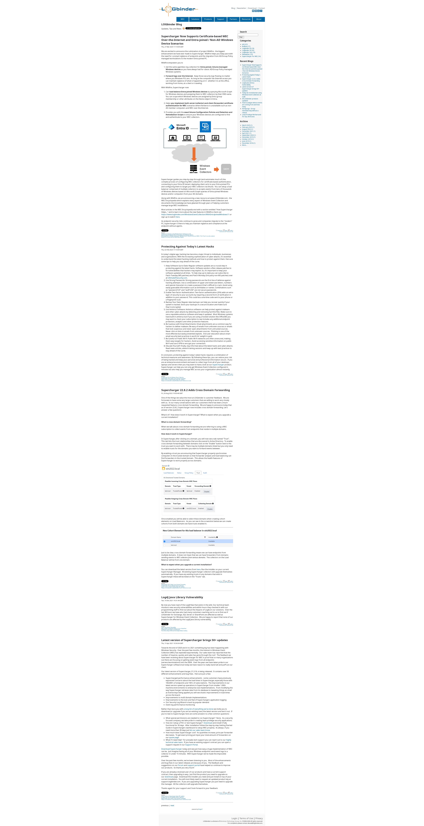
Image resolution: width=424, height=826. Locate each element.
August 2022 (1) (247, 129)
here (178, 217)
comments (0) (222, 231)
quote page (174, 737)
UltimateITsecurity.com (177, 278)
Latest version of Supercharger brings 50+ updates (250, 89)
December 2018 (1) (248, 143)
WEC (183, 19)
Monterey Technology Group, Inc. (231, 821)
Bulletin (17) (246, 46)
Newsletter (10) (247, 54)
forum (180, 765)
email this (219, 230)
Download (252, 8)
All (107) (245, 44)
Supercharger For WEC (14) (251, 56)
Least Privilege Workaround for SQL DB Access (251, 116)
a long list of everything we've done (198, 709)
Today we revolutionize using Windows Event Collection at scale (252, 95)
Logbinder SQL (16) (248, 52)
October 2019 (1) (248, 139)
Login (234, 818)
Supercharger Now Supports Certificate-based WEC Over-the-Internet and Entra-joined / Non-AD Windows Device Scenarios (252, 69)
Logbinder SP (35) (248, 50)
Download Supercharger (171, 749)
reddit (231, 230)
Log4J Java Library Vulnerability (248, 84)
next (172, 805)
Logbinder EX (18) (248, 48)
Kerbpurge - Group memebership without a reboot (250, 111)
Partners (233, 19)
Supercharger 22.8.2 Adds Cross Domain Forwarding (251, 80)
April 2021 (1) (246, 133)
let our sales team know (200, 730)
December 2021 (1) (248, 131)
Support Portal (191, 745)
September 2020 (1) (249, 135)
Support (220, 19)
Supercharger (218, 364)
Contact (261, 8)
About (258, 19)
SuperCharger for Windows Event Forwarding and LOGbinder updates (177, 235)
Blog (233, 8)
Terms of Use (246, 818)
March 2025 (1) (247, 125)
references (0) (230, 231)
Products (208, 19)
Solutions (195, 19)
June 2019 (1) (246, 141)
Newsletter (241, 8)
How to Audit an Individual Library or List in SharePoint (173, 628)
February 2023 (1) (248, 127)
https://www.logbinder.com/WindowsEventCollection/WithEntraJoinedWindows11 (195, 214)
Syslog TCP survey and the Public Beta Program (172, 237)
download (169, 777)
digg (226, 230)
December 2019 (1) (248, 137)
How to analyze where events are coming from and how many (252, 105)
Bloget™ (200, 809)
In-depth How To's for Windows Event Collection (172, 377)
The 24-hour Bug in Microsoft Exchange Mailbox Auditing (174, 630)
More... (244, 145)
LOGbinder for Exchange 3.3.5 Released (170, 629)
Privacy (259, 818)
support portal (193, 765)
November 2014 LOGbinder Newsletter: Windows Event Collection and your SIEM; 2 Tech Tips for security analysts (188, 236)
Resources (246, 19)
